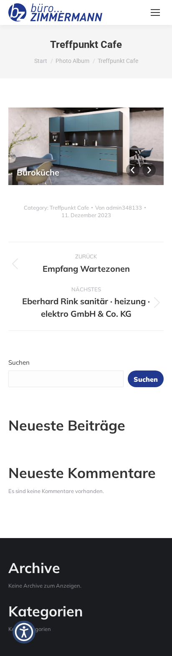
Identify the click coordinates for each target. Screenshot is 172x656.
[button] (24, 632)
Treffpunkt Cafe (69, 207)
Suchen (19, 362)
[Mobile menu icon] (155, 12)
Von (118, 207)
